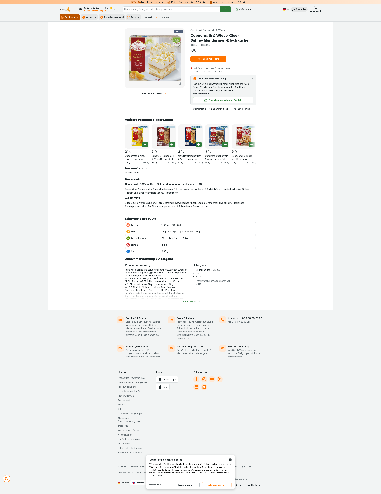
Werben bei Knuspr (239, 346)
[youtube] (212, 379)
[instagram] (204, 379)
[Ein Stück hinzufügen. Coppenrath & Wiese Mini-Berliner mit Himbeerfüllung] (252, 144)
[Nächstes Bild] (250, 135)
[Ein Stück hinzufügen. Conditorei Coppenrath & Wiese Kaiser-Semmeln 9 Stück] (199, 144)
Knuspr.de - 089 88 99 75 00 (245, 318)
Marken (165, 17)
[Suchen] (225, 9)
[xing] (204, 387)
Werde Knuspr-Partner (190, 346)
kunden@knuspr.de (137, 346)
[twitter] (220, 379)
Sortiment (70, 17)
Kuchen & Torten (242, 109)
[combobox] (171, 9)
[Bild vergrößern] (180, 83)
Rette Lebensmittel (114, 17)
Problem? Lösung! (136, 318)
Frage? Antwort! (186, 318)
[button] (299, 9)
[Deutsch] (285, 9)
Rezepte (135, 17)
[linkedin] (196, 387)
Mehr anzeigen (201, 93)
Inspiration (148, 17)
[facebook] (196, 379)
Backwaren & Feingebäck (220, 109)
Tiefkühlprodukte (199, 109)
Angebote (91, 17)
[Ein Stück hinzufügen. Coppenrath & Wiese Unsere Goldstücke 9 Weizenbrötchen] (145, 144)
